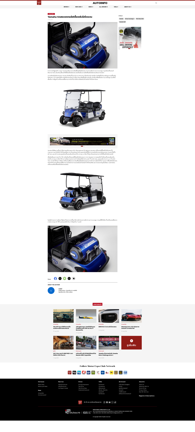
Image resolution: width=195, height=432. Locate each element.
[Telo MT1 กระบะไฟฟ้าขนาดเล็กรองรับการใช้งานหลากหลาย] (63, 315)
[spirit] (116, 372)
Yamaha (121, 19)
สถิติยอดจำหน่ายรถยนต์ (125, 394)
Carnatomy (102, 386)
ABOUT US (127, 7)
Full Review (102, 394)
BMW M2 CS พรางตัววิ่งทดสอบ (108, 327)
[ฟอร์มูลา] (84, 372)
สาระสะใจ (121, 390)
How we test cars (144, 392)
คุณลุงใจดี (101, 392)
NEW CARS (78, 7)
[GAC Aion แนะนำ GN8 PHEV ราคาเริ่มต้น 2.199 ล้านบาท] (63, 342)
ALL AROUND (102, 7)
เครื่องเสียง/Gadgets (124, 384)
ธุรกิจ (54, 351)
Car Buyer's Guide (63, 388)
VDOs (115, 7)
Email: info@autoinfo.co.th (116, 413)
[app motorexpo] (74, 372)
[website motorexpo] (79, 372)
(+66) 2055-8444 (97, 413)
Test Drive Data (82, 388)
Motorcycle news (42, 386)
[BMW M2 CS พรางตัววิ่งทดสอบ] (109, 315)
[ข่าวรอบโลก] (131, 342)
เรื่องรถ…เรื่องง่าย (103, 390)
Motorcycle (78, 351)
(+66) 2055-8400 (105, 413)
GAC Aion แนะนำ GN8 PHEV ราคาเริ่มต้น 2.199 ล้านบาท (63, 354)
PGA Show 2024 (140, 19)
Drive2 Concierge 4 (129, 19)
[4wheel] (93, 372)
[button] (82, 146)
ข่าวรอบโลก (51, 14)
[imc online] (98, 372)
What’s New (41, 384)
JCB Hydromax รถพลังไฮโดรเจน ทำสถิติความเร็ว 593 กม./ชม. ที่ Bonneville (85, 328)
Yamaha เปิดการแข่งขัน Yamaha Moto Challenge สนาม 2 (108, 354)
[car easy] (111, 372)
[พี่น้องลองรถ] (107, 372)
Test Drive (81, 386)
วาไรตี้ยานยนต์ (122, 392)
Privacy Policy (143, 390)
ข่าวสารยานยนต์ (42, 395)
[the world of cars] (88, 372)
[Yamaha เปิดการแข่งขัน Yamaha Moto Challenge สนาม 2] (109, 342)
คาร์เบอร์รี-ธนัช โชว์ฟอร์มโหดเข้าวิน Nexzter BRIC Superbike (86, 354)
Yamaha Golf (122, 22)
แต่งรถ (120, 386)
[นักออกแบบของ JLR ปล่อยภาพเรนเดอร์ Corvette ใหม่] (131, 315)
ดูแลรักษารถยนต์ (123, 388)
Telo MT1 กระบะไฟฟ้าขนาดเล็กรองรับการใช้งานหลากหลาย (62, 327)
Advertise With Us (144, 386)
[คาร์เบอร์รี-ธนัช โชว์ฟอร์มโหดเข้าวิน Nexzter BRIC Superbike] (86, 342)
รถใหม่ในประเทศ (62, 386)
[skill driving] (120, 372)
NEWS (90, 7)
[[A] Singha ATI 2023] (82, 141)
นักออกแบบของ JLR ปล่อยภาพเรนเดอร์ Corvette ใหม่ (130, 327)
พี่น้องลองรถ (102, 388)
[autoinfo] (39, 3)
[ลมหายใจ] (125, 372)
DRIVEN (66, 7)
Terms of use (142, 388)
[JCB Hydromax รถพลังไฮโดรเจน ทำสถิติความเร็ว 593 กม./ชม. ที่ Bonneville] (86, 315)
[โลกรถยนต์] (102, 372)
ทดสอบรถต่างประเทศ (83, 390)
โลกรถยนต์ (101, 384)
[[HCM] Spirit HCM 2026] (130, 38)
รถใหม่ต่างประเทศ (62, 384)
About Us (141, 384)
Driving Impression (83, 384)
